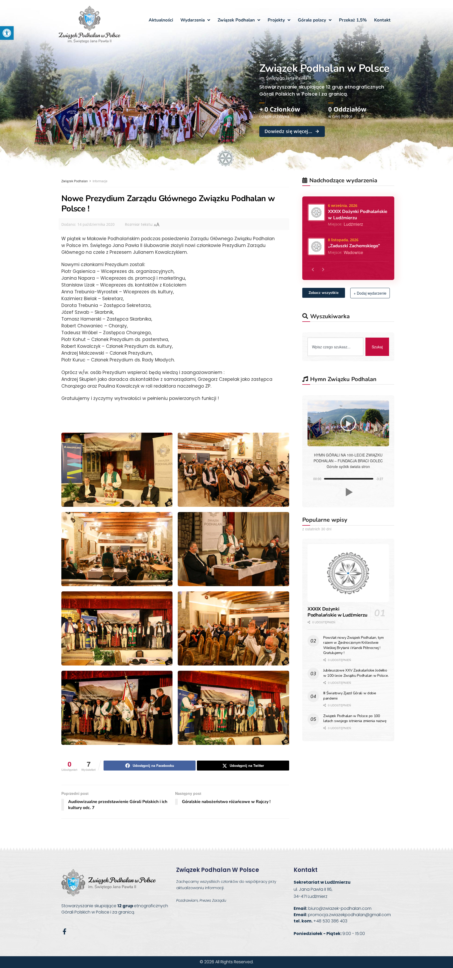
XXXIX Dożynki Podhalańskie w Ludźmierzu (337, 612)
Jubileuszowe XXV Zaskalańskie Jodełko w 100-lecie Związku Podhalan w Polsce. (356, 673)
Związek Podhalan (74, 181)
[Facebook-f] (64, 931)
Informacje (100, 181)
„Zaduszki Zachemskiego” (354, 246)
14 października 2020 (96, 224)
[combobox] (335, 347)
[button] (7, 33)
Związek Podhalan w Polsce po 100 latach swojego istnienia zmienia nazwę (354, 718)
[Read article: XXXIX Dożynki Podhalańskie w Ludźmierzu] (348, 573)
